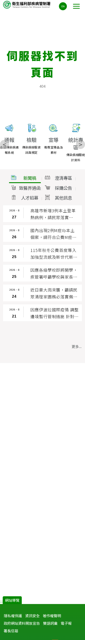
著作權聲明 (52, 615)
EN (63, 6)
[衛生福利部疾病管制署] (27, 4)
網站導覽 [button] (12, 600)
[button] (25, 178)
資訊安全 (32, 615)
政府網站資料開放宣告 (22, 623)
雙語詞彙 (50, 623)
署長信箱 (11, 630)
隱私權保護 (13, 615)
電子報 (66, 623)
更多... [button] (77, 346)
